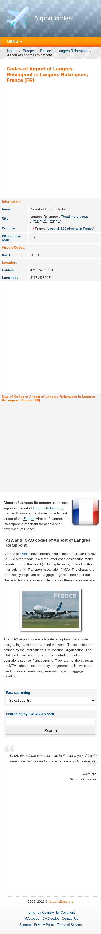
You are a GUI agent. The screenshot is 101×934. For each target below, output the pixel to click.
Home (11, 51)
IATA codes (31, 918)
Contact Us (70, 918)
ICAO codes (50, 918)
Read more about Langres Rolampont (59, 218)
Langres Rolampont (72, 51)
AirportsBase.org (61, 901)
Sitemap (25, 924)
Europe (28, 51)
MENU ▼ (15, 41)
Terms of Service (69, 924)
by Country (46, 912)
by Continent (65, 912)
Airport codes (53, 18)
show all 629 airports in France (70, 228)
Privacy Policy (44, 924)
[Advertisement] (50, 140)
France (45, 51)
